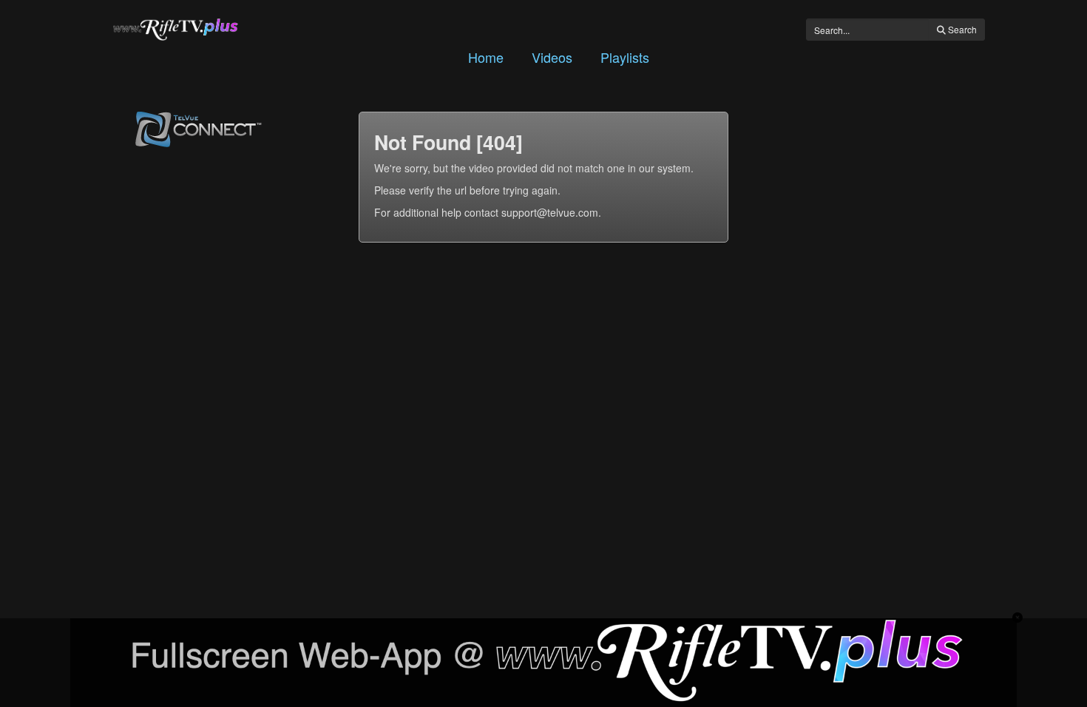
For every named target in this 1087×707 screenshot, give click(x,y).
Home (486, 57)
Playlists (624, 57)
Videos (552, 57)
